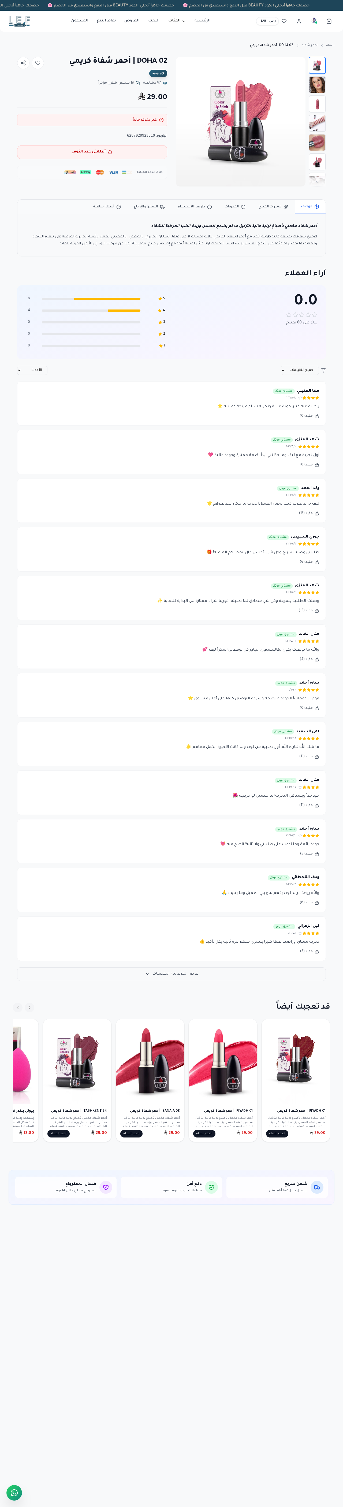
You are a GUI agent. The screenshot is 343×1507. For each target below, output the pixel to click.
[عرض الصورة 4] (317, 123)
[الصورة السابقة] (298, 121)
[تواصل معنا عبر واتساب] (14, 1491)
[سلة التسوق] (329, 21)
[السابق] (29, 1007)
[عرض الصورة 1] (317, 65)
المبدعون (79, 21)
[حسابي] (299, 21)
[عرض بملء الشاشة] (184, 65)
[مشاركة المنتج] (23, 63)
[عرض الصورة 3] (317, 104)
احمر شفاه (310, 45)
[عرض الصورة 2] (317, 84)
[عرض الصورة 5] (317, 142)
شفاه (330, 45)
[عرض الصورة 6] (317, 161)
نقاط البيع (106, 21)
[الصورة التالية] (183, 121)
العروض (132, 21)
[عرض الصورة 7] (317, 181)
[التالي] (18, 1007)
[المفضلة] (284, 21)
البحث (154, 21)
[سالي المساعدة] (314, 21)
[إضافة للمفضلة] (38, 63)
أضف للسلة (277, 1133)
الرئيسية (203, 21)
